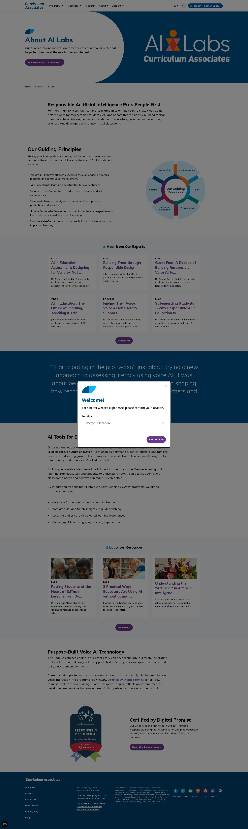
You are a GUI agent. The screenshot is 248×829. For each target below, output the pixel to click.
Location (87, 416)
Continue (154, 439)
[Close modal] (166, 386)
